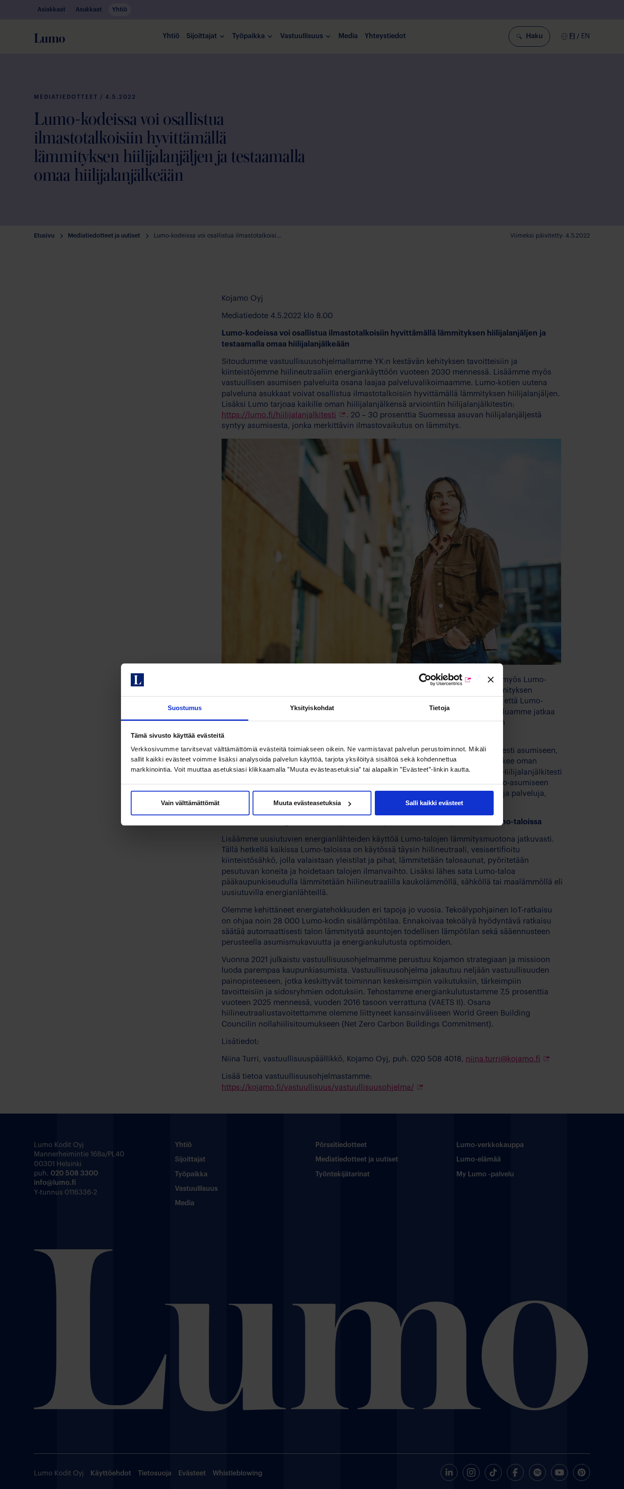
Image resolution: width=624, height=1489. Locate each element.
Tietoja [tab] (439, 707)
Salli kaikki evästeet (434, 802)
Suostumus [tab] (185, 707)
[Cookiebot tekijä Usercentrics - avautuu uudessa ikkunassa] (435, 680)
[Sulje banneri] (491, 680)
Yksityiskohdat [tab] (312, 707)
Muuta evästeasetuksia (307, 802)
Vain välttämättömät (190, 802)
